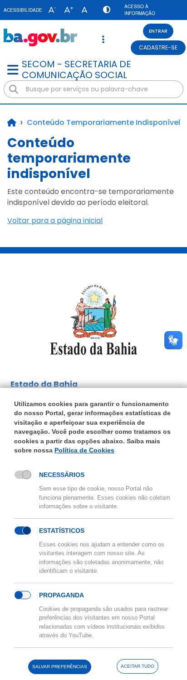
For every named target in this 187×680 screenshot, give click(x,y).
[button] (50, 10)
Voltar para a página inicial (55, 220)
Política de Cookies (84, 450)
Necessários (61, 474)
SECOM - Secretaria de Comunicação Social (76, 69)
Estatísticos (61, 530)
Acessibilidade (23, 10)
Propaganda (61, 595)
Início (11, 123)
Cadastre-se (158, 47)
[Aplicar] (13, 89)
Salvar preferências (59, 666)
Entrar (158, 31)
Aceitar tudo (137, 666)
